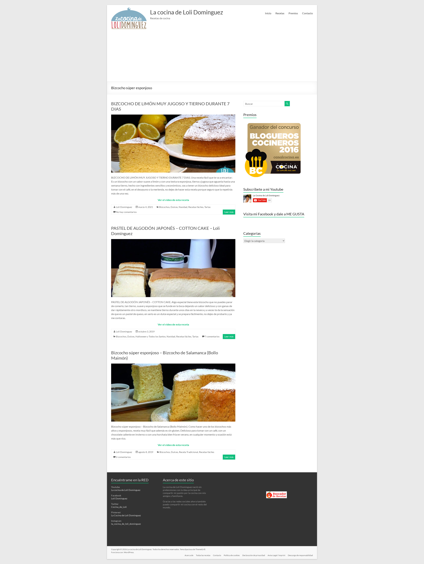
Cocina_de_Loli (119, 506)
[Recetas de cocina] (276, 492)
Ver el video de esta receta (173, 199)
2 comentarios (123, 457)
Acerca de (189, 555)
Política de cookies (232, 555)
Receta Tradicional (188, 452)
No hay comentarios (126, 212)
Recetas (279, 13)
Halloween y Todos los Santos (150, 336)
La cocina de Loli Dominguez (186, 12)
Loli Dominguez (124, 207)
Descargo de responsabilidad (300, 555)
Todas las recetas (203, 555)
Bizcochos (164, 207)
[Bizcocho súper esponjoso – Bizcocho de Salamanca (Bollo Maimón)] (173, 365)
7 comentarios (212, 336)
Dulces (174, 207)
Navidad (183, 207)
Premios (293, 13)
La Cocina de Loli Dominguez (126, 515)
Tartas (207, 207)
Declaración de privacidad (253, 555)
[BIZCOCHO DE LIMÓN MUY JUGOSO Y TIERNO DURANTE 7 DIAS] (173, 116)
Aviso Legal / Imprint (276, 555)
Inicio (268, 13)
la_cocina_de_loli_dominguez (126, 523)
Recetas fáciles (195, 207)
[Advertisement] (212, 56)
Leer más (229, 212)
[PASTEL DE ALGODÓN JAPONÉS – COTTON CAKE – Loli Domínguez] (173, 240)
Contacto (307, 13)
